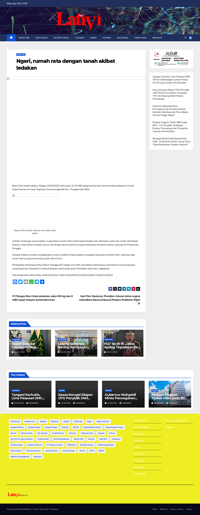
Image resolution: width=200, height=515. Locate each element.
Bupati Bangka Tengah (114, 427)
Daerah (13, 433)
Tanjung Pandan (68, 451)
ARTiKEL (138, 434)
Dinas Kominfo (27, 433)
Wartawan (38, 457)
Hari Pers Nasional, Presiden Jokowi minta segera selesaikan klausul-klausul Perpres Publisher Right (109, 298)
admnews (33, 403)
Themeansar (54, 509)
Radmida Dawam (86, 445)
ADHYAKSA (42, 38)
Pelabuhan (116, 439)
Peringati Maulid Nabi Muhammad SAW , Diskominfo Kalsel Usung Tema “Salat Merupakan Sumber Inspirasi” (171, 141)
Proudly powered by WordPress (19, 509)
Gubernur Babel (87, 433)
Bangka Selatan (34, 427)
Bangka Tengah (51, 427)
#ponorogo (78, 421)
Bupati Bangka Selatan (92, 427)
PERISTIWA (141, 38)
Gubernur (72, 433)
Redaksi (170, 427)
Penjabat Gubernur (34, 445)
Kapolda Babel (43, 439)
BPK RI (76, 427)
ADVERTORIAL (61, 38)
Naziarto (91, 439)
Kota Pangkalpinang (61, 439)
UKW (92, 451)
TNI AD (82, 451)
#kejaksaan (15, 421)
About (155, 509)
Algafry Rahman (102, 421)
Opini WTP (103, 439)
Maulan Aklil (78, 439)
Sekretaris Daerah (33, 451)
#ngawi (66, 421)
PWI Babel (71, 445)
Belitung (65, 427)
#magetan (55, 421)
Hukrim (112, 433)
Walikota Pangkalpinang (20, 457)
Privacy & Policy (176, 509)
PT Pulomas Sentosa (55, 445)
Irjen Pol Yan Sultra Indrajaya (22, 439)
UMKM (101, 451)
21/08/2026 (19, 403)
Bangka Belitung (17, 427)
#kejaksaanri (30, 421)
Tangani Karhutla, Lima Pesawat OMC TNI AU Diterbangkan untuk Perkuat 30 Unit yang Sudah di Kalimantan (171, 80)
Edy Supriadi (42, 433)
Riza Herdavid (16, 451)
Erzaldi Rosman (58, 433)
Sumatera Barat (51, 451)
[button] (185, 38)
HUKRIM (107, 38)
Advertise (163, 509)
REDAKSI (157, 38)
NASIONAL (123, 38)
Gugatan (101, 433)
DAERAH (79, 38)
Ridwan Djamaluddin (106, 445)
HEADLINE (24, 38)
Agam (89, 421)
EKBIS (93, 38)
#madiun (43, 421)
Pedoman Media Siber (177, 420)
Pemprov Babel (17, 445)
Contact (189, 509)
